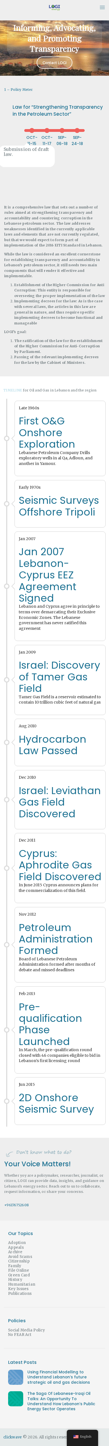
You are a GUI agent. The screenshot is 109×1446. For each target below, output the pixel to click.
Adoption (17, 1242)
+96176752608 (16, 1205)
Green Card (19, 1275)
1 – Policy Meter (18, 89)
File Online (18, 1270)
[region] (54, 45)
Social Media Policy (26, 1330)
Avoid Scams (20, 1256)
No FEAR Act (19, 1334)
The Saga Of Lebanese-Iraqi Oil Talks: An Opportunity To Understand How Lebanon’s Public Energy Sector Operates (61, 1401)
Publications (20, 1293)
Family (15, 1266)
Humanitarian (21, 1284)
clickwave (12, 1437)
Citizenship (19, 1261)
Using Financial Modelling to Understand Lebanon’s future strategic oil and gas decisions (58, 1377)
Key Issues (18, 1288)
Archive (15, 1252)
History (15, 1279)
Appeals (16, 1247)
